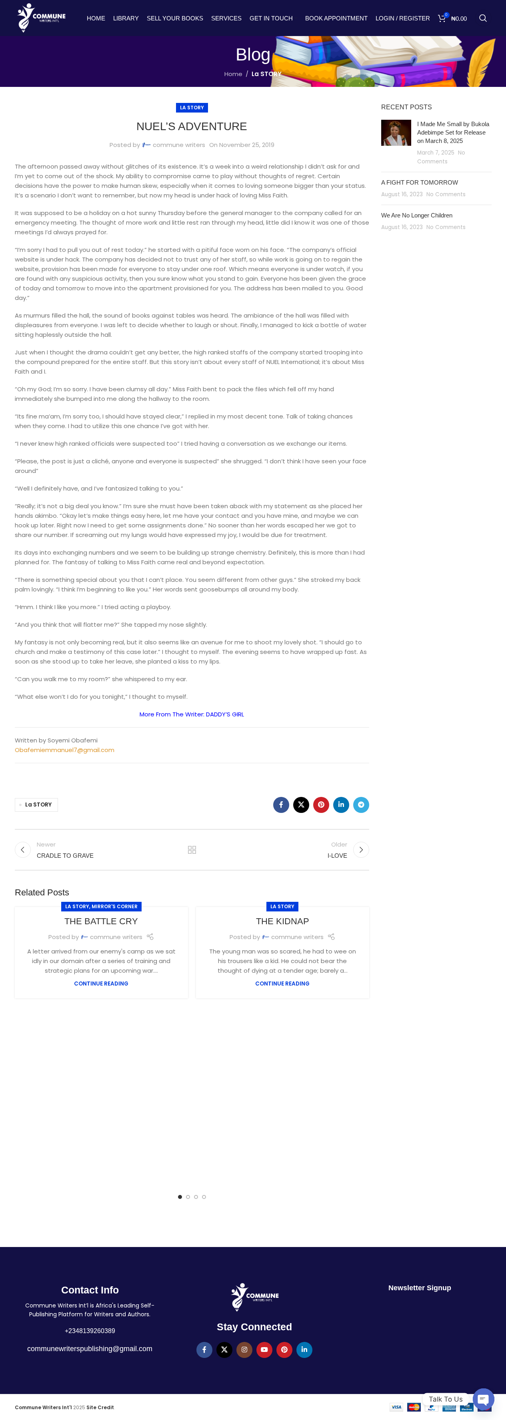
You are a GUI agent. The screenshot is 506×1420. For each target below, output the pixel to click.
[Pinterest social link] (321, 805)
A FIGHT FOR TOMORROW (419, 182)
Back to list (192, 850)
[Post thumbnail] (396, 143)
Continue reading (101, 984)
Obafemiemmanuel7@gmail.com (64, 750)
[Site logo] (41, 17)
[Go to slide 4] (204, 1197)
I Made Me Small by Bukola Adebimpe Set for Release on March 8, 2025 (453, 132)
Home (233, 74)
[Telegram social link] (361, 805)
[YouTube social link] (264, 1350)
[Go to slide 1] (180, 1197)
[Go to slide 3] (196, 1197)
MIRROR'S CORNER (115, 906)
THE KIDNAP (282, 921)
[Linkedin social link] (341, 805)
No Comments (446, 194)
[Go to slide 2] (188, 1197)
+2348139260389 (90, 1330)
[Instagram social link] (244, 1350)
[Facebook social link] (281, 805)
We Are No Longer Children (416, 215)
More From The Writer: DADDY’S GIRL (192, 714)
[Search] (483, 18)
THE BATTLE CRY (101, 921)
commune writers (179, 145)
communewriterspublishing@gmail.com (89, 1349)
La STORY (267, 74)
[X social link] (301, 805)
